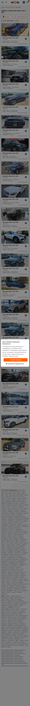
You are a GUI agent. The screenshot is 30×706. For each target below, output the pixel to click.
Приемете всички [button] (15, 360)
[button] (15, 364)
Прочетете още (13, 356)
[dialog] (15, 353)
